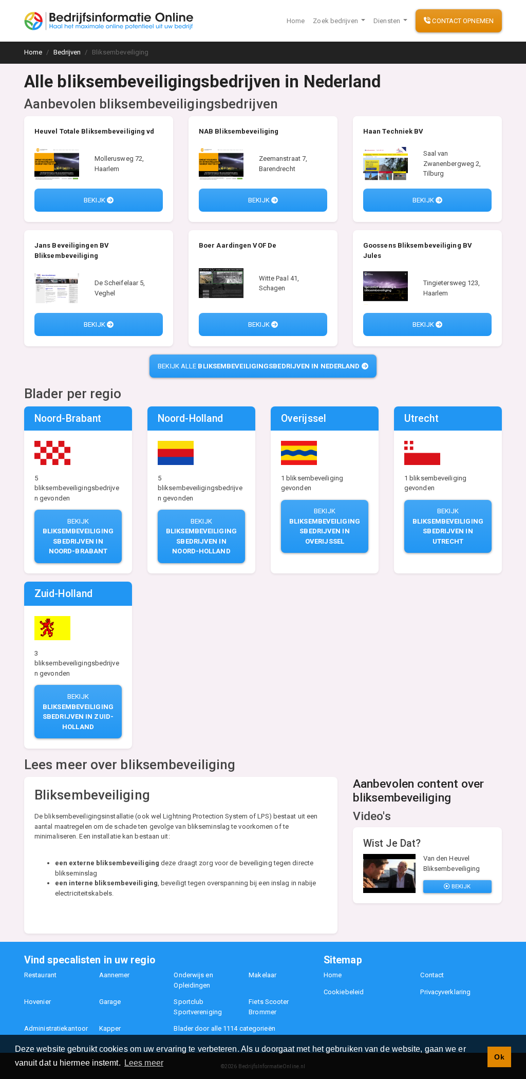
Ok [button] (499, 1057)
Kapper (110, 1028)
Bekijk (95, 200)
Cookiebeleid (344, 992)
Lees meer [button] (143, 1062)
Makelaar (262, 975)
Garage (110, 1002)
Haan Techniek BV (393, 131)
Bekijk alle (259, 366)
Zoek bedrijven (336, 21)
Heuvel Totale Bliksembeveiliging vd (94, 131)
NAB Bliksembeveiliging (238, 131)
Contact (432, 975)
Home (296, 21)
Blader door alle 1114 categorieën (224, 1028)
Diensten (387, 21)
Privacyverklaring (445, 992)
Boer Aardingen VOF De (237, 245)
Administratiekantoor (56, 1028)
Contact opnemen (462, 21)
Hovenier (37, 1002)
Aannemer (114, 975)
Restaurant (40, 975)
